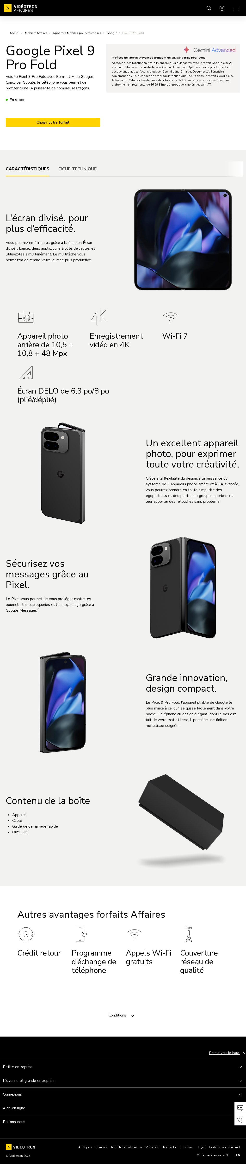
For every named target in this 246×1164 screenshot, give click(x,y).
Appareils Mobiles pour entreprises (77, 33)
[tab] (27, 168)
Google (112, 33)
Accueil (14, 33)
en (238, 1155)
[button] (240, 1108)
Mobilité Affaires (36, 33)
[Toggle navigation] (132, 1015)
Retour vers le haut (224, 1053)
